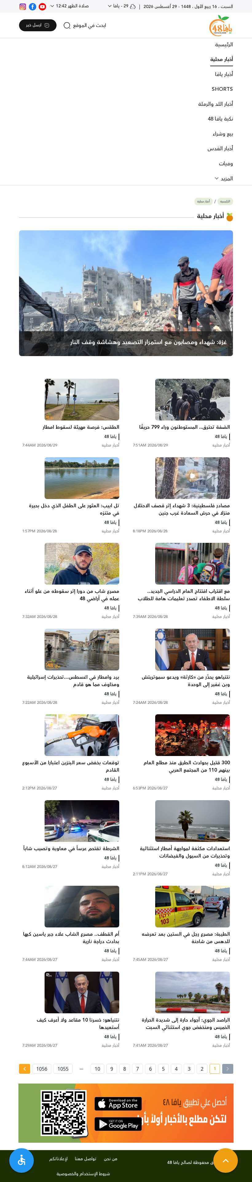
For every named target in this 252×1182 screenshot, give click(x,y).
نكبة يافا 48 (220, 119)
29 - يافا (121, 6)
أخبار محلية (221, 59)
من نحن (110, 1159)
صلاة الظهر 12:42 (72, 6)
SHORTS (222, 89)
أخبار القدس (220, 149)
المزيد (226, 179)
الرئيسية (224, 45)
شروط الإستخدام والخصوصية (83, 1174)
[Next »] (24, 1069)
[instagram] (22, 6)
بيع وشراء (223, 134)
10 (97, 1068)
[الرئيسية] (220, 25)
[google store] (118, 1124)
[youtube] (42, 6)
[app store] (118, 1104)
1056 (41, 1068)
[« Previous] (227, 1069)
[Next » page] (24, 1069)
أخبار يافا (224, 75)
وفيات (226, 164)
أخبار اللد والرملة (215, 104)
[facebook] (32, 6)
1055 (63, 1068)
